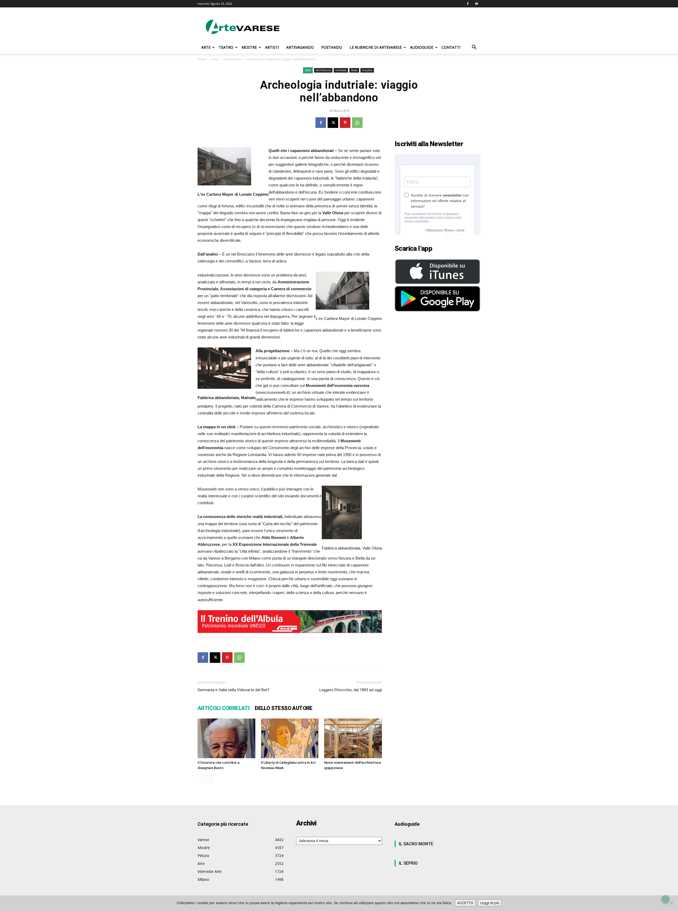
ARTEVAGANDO (300, 47)
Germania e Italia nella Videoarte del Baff (234, 689)
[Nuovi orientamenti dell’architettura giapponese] (353, 738)
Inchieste (340, 70)
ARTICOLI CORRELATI (223, 708)
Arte (215, 59)
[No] (671, 903)
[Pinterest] (345, 122)
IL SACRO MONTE (416, 843)
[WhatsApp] (357, 122)
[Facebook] (468, 3)
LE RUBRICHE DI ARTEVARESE (376, 47)
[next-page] (209, 778)
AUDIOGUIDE (421, 47)
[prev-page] (201, 778)
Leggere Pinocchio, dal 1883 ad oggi (350, 689)
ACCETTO (465, 903)
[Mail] (476, 3)
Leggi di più (489, 903)
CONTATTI (450, 47)
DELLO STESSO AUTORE (284, 708)
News (354, 70)
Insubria (367, 70)
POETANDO (331, 47)
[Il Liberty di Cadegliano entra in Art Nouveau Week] (290, 738)
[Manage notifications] (665, 899)
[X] (333, 122)
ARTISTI (272, 47)
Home (202, 59)
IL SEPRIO (408, 863)
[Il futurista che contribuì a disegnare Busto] (226, 738)
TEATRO (226, 47)
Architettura (232, 59)
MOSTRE (249, 47)
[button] (474, 47)
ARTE (206, 47)
